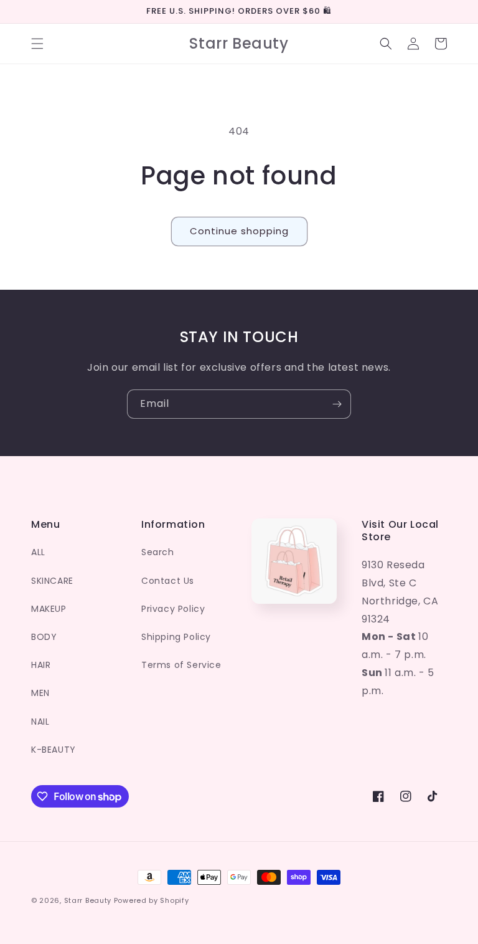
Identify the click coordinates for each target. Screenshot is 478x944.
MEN (40, 693)
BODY (44, 637)
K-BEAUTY (53, 749)
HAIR (40, 665)
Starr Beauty (87, 900)
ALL (38, 552)
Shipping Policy (176, 637)
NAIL (40, 721)
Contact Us (167, 581)
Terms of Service (181, 665)
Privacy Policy (173, 609)
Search (157, 552)
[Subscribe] (336, 404)
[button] (37, 43)
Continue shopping (239, 230)
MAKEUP (49, 609)
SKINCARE (52, 581)
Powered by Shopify (151, 900)
